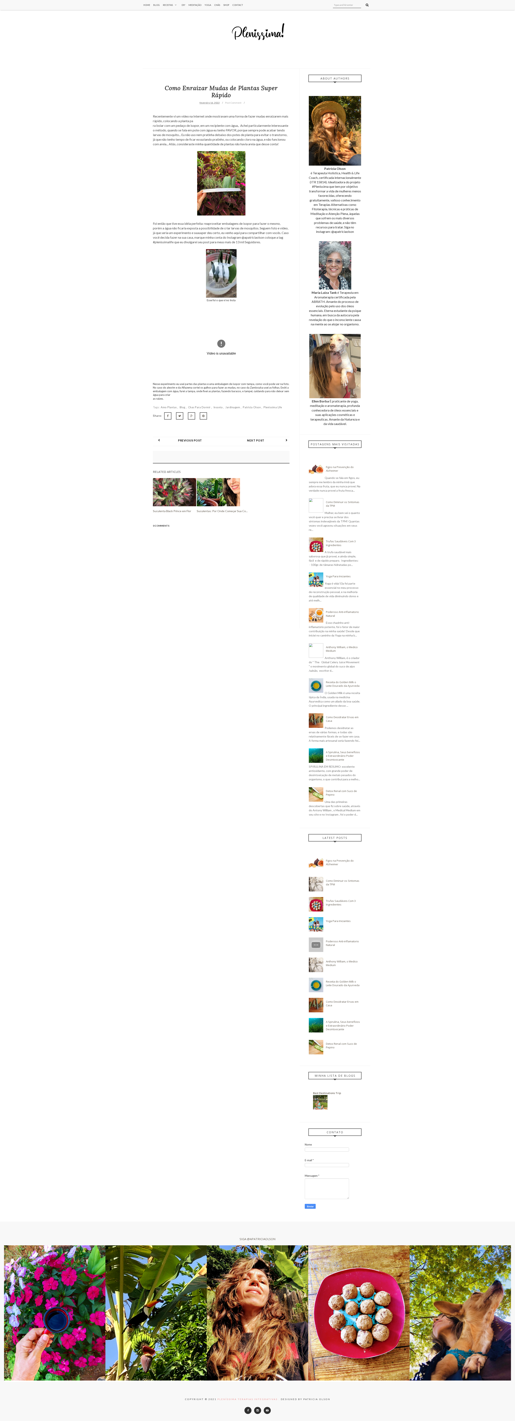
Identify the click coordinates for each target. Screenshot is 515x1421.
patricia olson (252, 407)
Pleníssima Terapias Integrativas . (248, 1399)
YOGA (208, 5)
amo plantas (169, 407)
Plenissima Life (273, 407)
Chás (217, 5)
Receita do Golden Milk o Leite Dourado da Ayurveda (342, 684)
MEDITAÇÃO (194, 5)
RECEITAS (168, 5)
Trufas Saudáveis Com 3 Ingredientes (341, 543)
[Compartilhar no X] (179, 416)
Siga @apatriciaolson (257, 1239)
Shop (226, 5)
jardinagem (233, 407)
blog (183, 407)
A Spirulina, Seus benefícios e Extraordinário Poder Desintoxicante (343, 755)
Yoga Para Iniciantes (338, 576)
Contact (237, 5)
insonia (218, 407)
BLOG (156, 5)
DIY (183, 5)
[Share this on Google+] (191, 416)
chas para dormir (199, 407)
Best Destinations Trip (327, 1093)
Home (146, 5)
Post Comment (233, 102)
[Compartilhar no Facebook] (167, 416)
